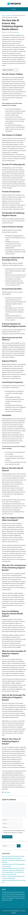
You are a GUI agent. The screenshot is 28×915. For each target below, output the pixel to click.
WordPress (13, 912)
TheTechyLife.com (15, 910)
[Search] (19, 845)
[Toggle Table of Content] (15, 70)
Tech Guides (8, 15)
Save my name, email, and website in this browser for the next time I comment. (14, 831)
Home (3, 15)
